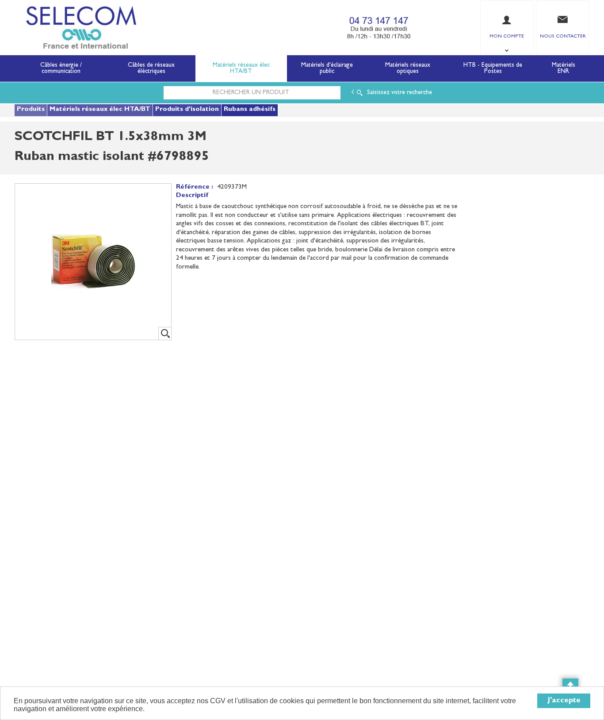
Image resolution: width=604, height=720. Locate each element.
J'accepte (564, 701)
